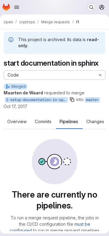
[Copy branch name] (72, 99)
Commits (43, 121)
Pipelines (69, 121)
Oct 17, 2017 (15, 106)
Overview (17, 121)
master (92, 99)
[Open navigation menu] (16, 7)
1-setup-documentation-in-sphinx (37, 99)
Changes (95, 121)
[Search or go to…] (91, 7)
